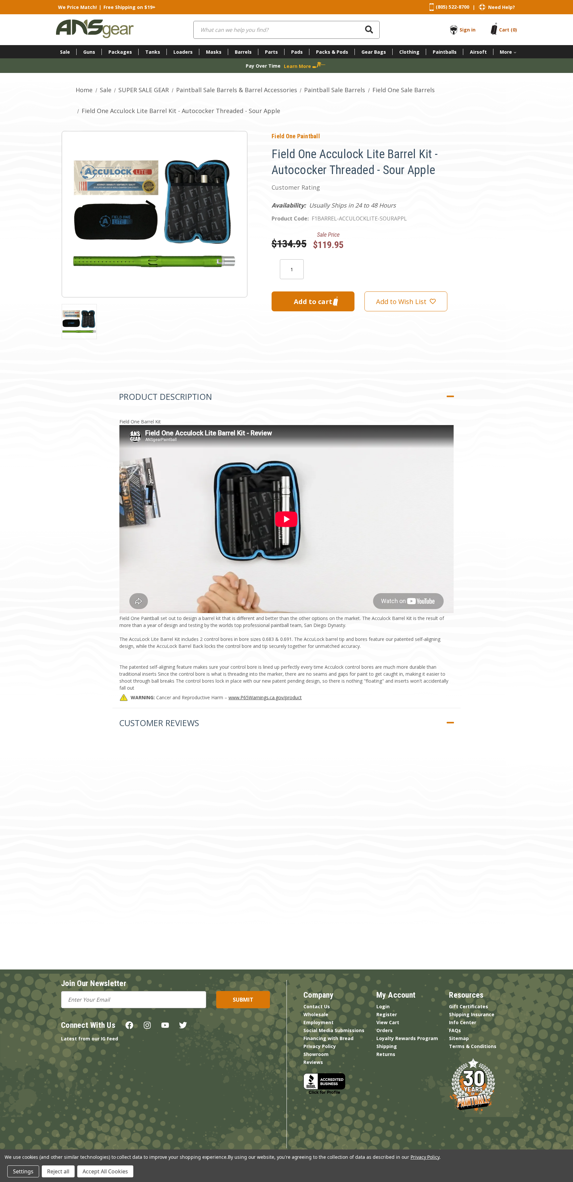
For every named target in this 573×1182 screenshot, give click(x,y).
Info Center (462, 1022)
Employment (318, 1022)
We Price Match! (77, 7)
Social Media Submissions (333, 1030)
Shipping (386, 1046)
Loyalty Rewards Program (407, 1038)
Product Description (165, 396)
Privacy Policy (319, 1046)
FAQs (455, 1030)
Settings (23, 1171)
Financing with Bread (328, 1038)
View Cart (387, 1022)
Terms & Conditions (472, 1046)
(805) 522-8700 (452, 7)
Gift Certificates (468, 1006)
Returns (385, 1054)
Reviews (313, 1062)
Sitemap (459, 1038)
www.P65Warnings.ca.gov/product (265, 697)
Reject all (58, 1171)
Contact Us (316, 1006)
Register (386, 1014)
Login (383, 1006)
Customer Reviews (159, 722)
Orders (384, 1030)
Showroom (316, 1054)
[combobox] (286, 30)
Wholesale (315, 1014)
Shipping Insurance (471, 1014)
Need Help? (501, 7)
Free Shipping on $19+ (129, 7)
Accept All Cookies (105, 1171)
